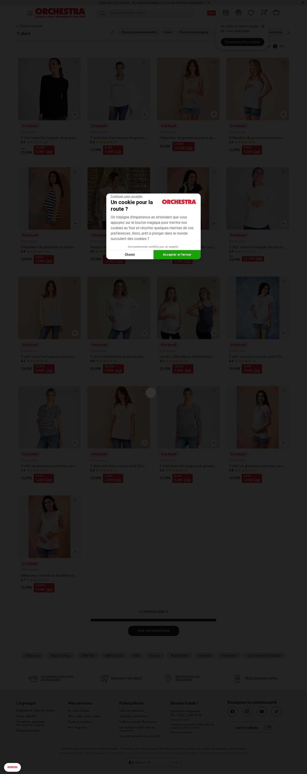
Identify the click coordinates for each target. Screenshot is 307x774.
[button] (12, 767)
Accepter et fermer (177, 254)
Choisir (130, 254)
